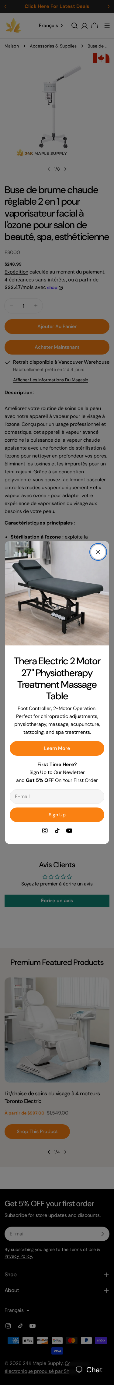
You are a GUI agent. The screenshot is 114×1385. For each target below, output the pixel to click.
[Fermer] (98, 552)
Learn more (57, 748)
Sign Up (57, 814)
